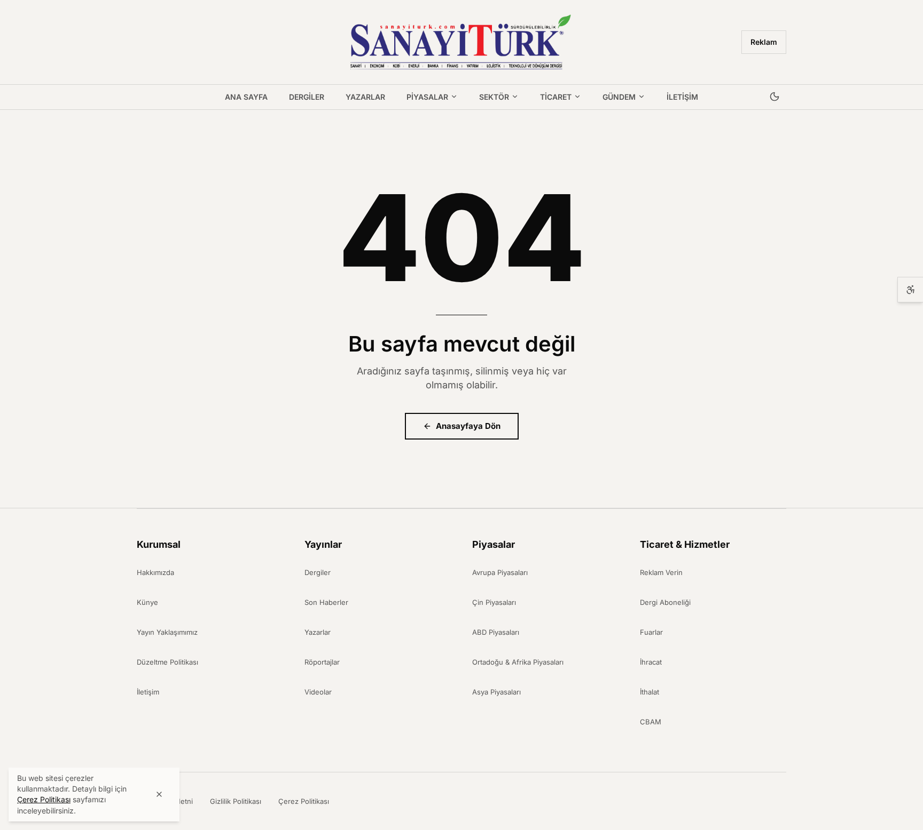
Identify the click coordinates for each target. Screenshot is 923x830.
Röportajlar (322, 662)
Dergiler (306, 96)
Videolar (318, 692)
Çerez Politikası (303, 801)
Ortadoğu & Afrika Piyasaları (518, 662)
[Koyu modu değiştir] (774, 97)
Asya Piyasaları (496, 692)
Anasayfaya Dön (468, 426)
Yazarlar (365, 96)
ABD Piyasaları (495, 632)
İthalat (649, 692)
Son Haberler (326, 602)
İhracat (651, 662)
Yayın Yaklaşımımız (167, 632)
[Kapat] (159, 794)
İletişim (682, 96)
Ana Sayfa (246, 96)
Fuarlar (651, 632)
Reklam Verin (661, 572)
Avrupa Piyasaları (500, 572)
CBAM (650, 721)
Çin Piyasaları (494, 602)
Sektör (494, 96)
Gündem (619, 96)
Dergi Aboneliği (665, 602)
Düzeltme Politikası (167, 662)
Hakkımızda (155, 572)
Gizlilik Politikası (235, 801)
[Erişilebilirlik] (910, 289)
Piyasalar (427, 96)
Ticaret (556, 96)
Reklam (763, 41)
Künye (147, 602)
